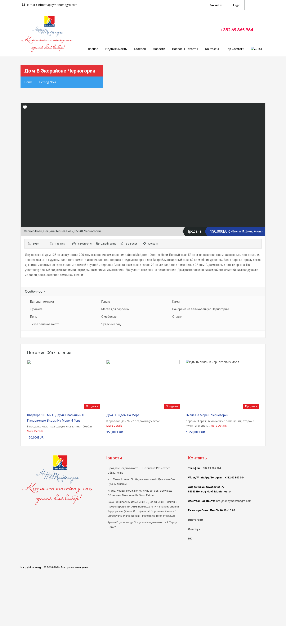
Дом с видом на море (122, 415)
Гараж (105, 301)
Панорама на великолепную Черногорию (200, 309)
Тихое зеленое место (44, 324)
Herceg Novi (47, 82)
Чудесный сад (111, 324)
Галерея (140, 49)
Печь (33, 316)
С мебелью (109, 316)
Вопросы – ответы (185, 49)
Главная (92, 49)
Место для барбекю (115, 309)
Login (236, 5)
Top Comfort (235, 49)
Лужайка (36, 309)
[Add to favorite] (25, 108)
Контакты (212, 49)
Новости (159, 49)
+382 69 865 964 (236, 29)
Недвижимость (116, 49)
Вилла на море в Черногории (207, 415)
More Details (35, 431)
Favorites (216, 5)
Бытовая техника (42, 301)
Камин (176, 301)
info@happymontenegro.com (57, 5)
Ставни (177, 316)
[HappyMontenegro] (48, 36)
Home (28, 82)
